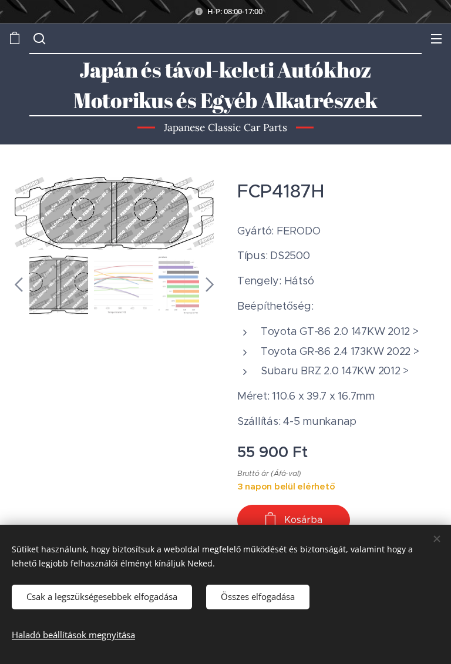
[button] (38, 38)
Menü (436, 38)
